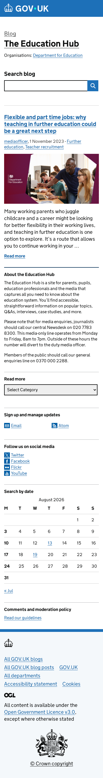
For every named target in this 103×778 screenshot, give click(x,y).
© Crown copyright (51, 763)
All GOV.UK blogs (23, 659)
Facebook (20, 461)
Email (16, 425)
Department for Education (58, 55)
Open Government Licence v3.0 (39, 712)
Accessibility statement (30, 684)
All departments (22, 675)
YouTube (19, 473)
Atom (64, 425)
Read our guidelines (22, 617)
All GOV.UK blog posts (29, 667)
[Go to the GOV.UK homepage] (26, 8)
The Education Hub (41, 43)
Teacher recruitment (44, 146)
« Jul (8, 590)
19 (35, 554)
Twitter (17, 455)
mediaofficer (16, 141)
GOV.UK (68, 667)
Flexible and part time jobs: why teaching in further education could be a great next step (50, 124)
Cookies (71, 684)
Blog (10, 33)
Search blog (19, 74)
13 (50, 543)
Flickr (16, 467)
